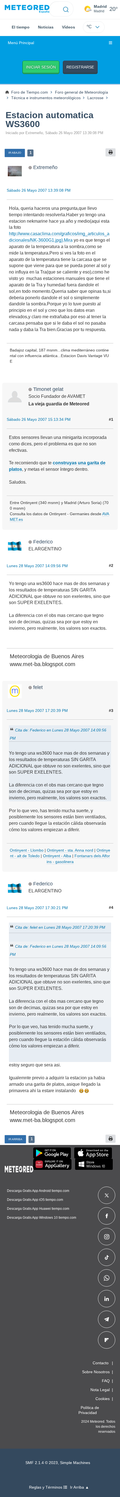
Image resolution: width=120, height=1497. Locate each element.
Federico (43, 542)
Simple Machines (75, 1463)
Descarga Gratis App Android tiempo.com (38, 1191)
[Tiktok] (107, 1257)
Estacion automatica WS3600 (49, 119)
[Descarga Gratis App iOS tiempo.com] (93, 1153)
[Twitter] (107, 1195)
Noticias (46, 27)
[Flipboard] (107, 1340)
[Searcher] (66, 8)
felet (38, 687)
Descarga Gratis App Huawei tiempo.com (38, 1209)
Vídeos (68, 27)
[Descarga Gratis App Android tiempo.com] (52, 1153)
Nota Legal (100, 1389)
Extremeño (45, 167)
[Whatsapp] (106, 1278)
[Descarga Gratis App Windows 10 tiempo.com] (94, 1164)
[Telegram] (106, 1319)
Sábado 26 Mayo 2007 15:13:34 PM (39, 419)
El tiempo (21, 27)
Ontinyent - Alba (57, 856)
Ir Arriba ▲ (79, 1487)
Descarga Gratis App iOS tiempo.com (35, 1200)
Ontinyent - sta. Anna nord (70, 850)
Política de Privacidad (88, 1410)
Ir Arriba (15, 1139)
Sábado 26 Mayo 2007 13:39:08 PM (39, 190)
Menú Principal (21, 43)
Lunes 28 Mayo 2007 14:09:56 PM (37, 566)
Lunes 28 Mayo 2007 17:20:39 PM (37, 710)
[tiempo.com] (27, 9)
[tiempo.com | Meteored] (19, 1168)
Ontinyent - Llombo (27, 850)
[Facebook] (106, 1216)
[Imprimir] (110, 152)
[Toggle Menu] (110, 43)
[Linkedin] (106, 1298)
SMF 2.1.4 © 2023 (41, 1463)
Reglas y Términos (46, 1487)
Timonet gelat (48, 389)
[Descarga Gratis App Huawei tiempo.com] (52, 1164)
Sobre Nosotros (96, 1372)
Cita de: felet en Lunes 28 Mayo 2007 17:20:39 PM (60, 927)
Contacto (101, 1363)
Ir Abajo (14, 152)
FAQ (106, 1381)
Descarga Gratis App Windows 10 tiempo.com (41, 1218)
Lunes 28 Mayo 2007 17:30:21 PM (37, 908)
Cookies (102, 1398)
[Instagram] (106, 1236)
